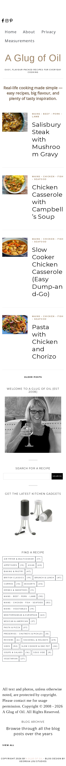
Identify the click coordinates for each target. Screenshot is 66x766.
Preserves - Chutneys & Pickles (23, 634)
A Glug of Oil (34, 758)
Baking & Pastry (14, 571)
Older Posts (33, 377)
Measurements (19, 40)
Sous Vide (39, 652)
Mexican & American (16, 621)
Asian (31, 565)
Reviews (9, 640)
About (29, 31)
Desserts (29, 584)
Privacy (48, 31)
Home (10, 31)
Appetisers (10, 565)
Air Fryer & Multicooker (19, 559)
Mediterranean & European (20, 615)
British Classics (14, 577)
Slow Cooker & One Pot (35, 646)
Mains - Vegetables (15, 609)
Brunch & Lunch (44, 577)
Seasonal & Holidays (36, 640)
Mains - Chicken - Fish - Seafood (47, 178)
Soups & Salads (13, 652)
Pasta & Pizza (12, 627)
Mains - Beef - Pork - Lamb (47, 115)
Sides (7, 646)
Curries (8, 584)
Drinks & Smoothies (16, 590)
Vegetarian (11, 659)
